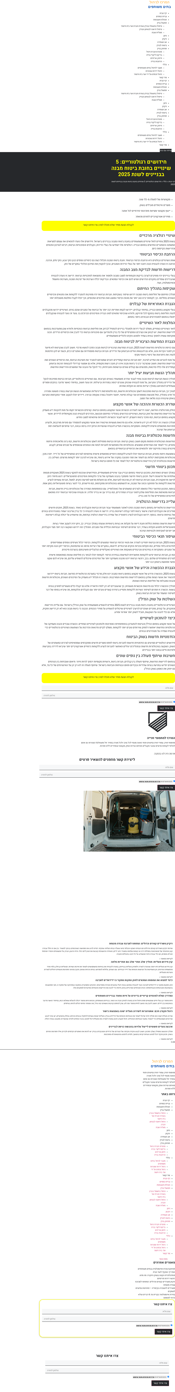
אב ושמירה (162, 42)
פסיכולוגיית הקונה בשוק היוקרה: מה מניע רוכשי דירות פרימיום (157, 1277)
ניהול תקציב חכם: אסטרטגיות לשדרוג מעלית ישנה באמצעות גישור (138, 1011)
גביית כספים (161, 16)
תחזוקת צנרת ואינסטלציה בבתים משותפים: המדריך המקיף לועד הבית (156, 1270)
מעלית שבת (157, 32)
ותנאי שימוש (143, 702)
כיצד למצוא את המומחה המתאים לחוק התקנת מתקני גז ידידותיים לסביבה (134, 980)
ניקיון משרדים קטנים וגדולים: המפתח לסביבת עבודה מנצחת (141, 943)
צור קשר (163, 77)
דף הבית (163, 13)
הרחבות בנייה (156, 61)
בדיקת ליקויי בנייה (154, 55)
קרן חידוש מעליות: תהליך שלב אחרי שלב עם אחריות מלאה (142, 962)
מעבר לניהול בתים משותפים (150, 67)
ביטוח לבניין (162, 45)
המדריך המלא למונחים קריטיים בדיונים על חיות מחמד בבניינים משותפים (134, 995)
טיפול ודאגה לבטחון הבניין (150, 29)
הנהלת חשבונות (160, 19)
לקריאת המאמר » (166, 958)
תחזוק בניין (162, 48)
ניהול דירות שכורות (154, 71)
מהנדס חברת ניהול (154, 51)
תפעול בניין (162, 22)
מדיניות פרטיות (154, 702)
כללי (165, 64)
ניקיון (164, 39)
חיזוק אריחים (156, 58)
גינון (165, 35)
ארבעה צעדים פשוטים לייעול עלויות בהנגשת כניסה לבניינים (141, 1026)
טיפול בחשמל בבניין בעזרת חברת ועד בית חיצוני (141, 26)
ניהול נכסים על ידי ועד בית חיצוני (148, 74)
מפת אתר (163, 1259)
